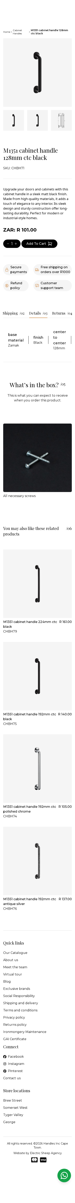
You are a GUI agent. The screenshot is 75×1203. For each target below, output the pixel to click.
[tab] (13, 120)
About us (10, 960)
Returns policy (15, 1025)
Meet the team (15, 967)
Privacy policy (14, 1017)
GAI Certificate (14, 1039)
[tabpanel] (37, 72)
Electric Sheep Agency (46, 1153)
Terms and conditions (20, 1010)
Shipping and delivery (20, 1003)
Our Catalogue (15, 953)
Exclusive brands (16, 989)
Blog (7, 981)
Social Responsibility (19, 996)
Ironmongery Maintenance (24, 1032)
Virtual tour (12, 974)
